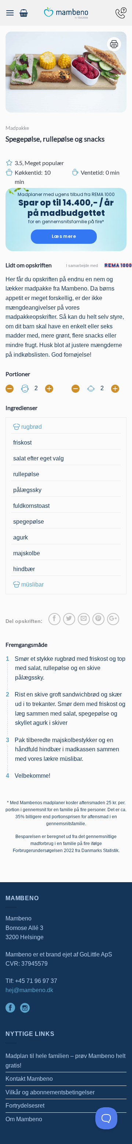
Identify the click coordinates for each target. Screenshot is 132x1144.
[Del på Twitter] (69, 619)
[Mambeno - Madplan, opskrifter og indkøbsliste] (66, 13)
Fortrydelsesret (25, 1105)
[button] (10, 13)
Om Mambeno (24, 1119)
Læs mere (64, 236)
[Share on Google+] (113, 619)
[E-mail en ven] (84, 619)
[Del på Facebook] (54, 619)
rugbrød (31, 427)
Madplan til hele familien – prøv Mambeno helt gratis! (65, 1061)
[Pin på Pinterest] (98, 619)
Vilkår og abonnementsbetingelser (50, 1092)
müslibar (32, 584)
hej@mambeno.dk (29, 990)
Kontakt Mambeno (29, 1079)
